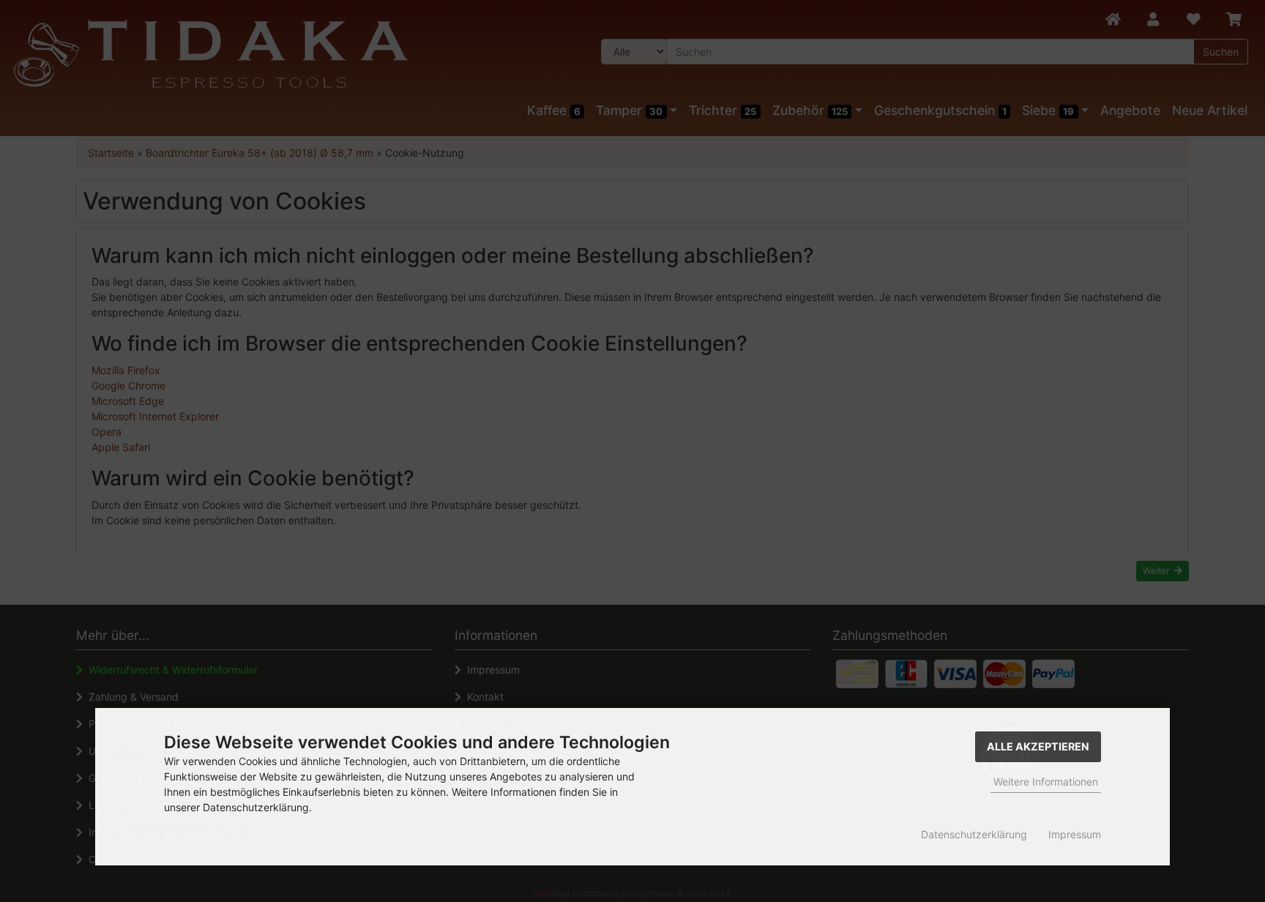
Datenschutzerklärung (974, 834)
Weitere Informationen (1045, 781)
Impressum (1074, 834)
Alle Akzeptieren (1038, 746)
